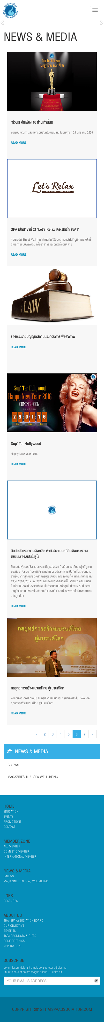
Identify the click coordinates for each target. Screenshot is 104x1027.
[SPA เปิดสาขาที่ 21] (52, 188)
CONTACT (9, 827)
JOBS (8, 895)
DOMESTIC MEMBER (16, 851)
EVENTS (8, 816)
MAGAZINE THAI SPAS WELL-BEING (26, 881)
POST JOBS (11, 901)
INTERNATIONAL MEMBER (20, 856)
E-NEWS (13, 765)
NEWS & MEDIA (17, 871)
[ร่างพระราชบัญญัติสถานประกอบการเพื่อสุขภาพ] (52, 295)
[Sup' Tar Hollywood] (52, 402)
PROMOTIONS (13, 821)
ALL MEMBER (12, 846)
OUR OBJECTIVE (14, 925)
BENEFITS (10, 930)
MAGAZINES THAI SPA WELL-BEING (32, 777)
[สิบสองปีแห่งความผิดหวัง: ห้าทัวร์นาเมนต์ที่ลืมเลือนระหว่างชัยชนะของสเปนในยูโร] (52, 510)
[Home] (12, 10)
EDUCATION (11, 811)
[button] (2, 22)
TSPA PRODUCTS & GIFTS (20, 936)
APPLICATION (12, 946)
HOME (9, 806)
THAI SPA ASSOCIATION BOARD (23, 920)
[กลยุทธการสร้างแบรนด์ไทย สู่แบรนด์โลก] (52, 647)
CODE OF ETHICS (14, 941)
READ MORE (18, 142)
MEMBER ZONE (17, 841)
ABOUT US (13, 915)
